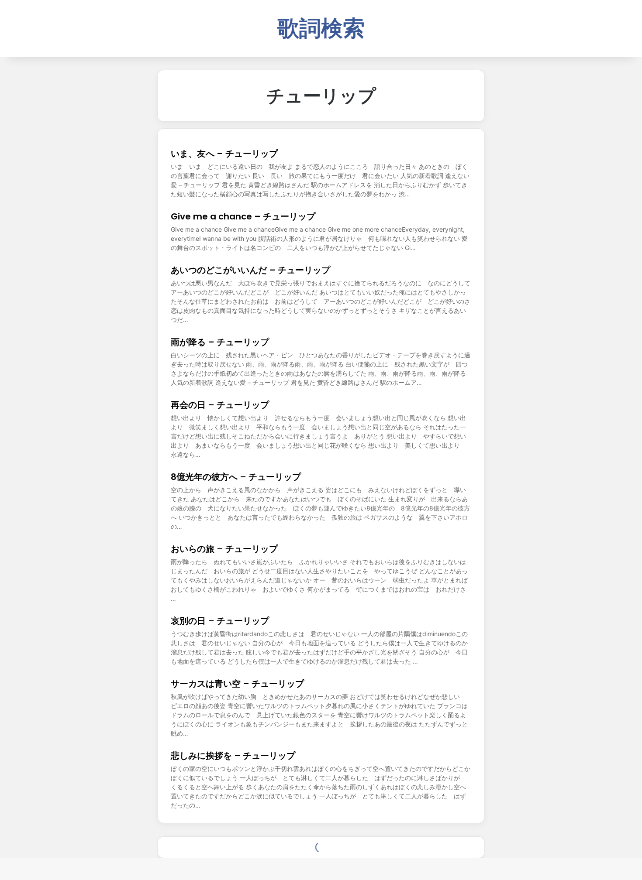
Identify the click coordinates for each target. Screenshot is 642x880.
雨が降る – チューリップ (220, 342)
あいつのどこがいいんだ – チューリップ (250, 270)
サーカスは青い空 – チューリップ (237, 684)
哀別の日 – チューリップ (220, 621)
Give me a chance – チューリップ (243, 216)
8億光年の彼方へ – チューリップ (236, 477)
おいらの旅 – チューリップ (224, 549)
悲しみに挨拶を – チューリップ (233, 756)
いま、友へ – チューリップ (224, 153)
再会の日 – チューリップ (220, 405)
